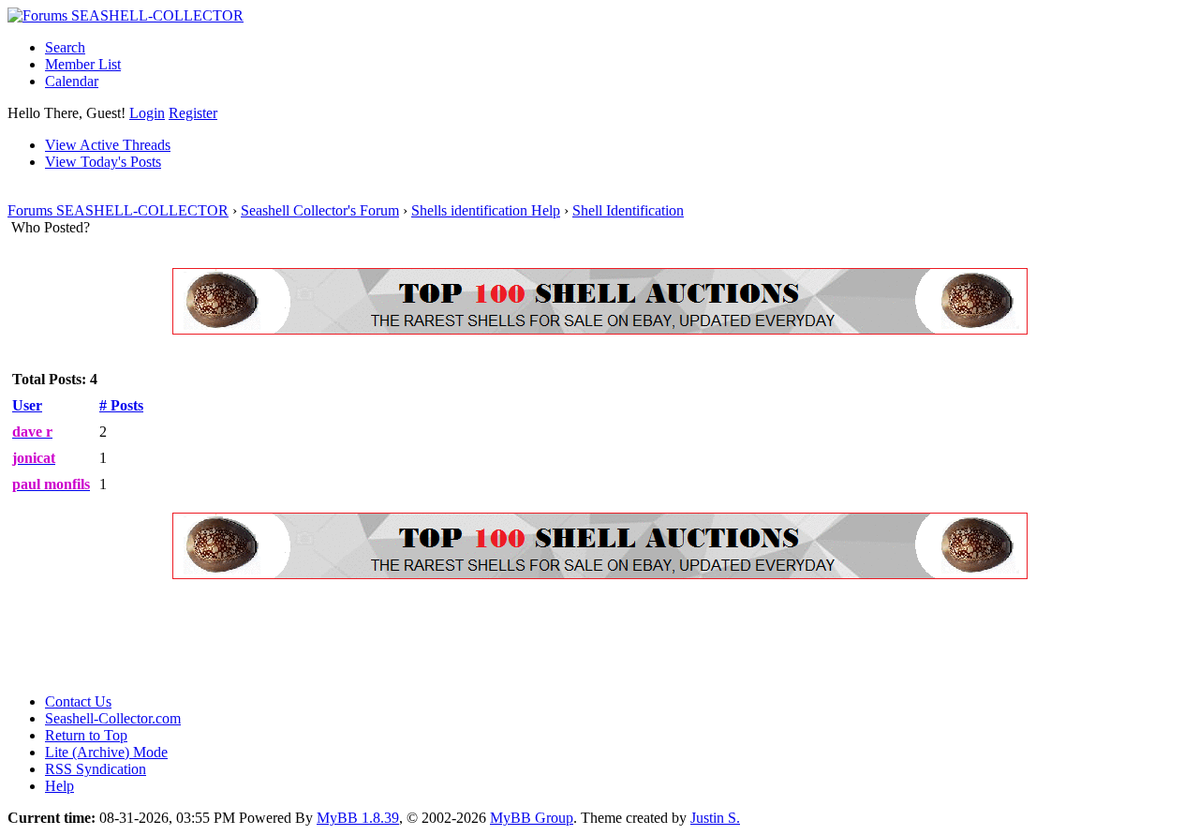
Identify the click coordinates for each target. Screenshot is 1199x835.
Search (65, 47)
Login (147, 113)
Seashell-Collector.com (113, 718)
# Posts (121, 405)
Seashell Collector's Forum (320, 210)
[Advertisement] (348, 636)
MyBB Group (531, 818)
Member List (83, 64)
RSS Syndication (95, 769)
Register (193, 113)
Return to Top (86, 735)
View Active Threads (107, 145)
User (27, 405)
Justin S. (715, 818)
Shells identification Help (485, 210)
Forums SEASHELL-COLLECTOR (118, 210)
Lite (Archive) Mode (106, 752)
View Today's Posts (103, 162)
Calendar (71, 81)
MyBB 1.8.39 (358, 818)
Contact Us (78, 701)
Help (59, 786)
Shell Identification (628, 210)
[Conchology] (600, 329)
